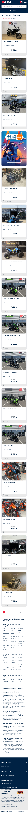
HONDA (12, 657)
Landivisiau (5, 681)
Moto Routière (14, 636)
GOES (4, 669)
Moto (4, 630)
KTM (12, 664)
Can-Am (9, 731)
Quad (12, 630)
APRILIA (5, 657)
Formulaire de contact (7, 783)
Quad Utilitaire (21, 641)
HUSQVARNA (14, 660)
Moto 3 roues (6, 633)
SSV (19, 632)
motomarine (6, 716)
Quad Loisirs (21, 638)
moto (14, 715)
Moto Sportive (14, 638)
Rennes (20, 679)
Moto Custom (6, 643)
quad (4, 718)
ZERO (19, 666)
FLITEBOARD (6, 667)
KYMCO (12, 667)
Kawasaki (13, 731)
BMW (4, 660)
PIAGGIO (20, 657)
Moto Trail (13, 645)
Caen (4, 679)
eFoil (4, 628)
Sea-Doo (5, 733)
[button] (3, 148)
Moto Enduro (6, 645)
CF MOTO (5, 664)
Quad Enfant (21, 636)
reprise (4, 749)
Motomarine (13, 628)
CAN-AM (5, 662)
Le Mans (12, 679)
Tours (19, 681)
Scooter (12, 633)
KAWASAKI (13, 662)
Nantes (12, 681)
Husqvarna (21, 731)
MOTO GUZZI (14, 669)
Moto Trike (13, 647)
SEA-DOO (20, 664)
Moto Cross (5, 640)
